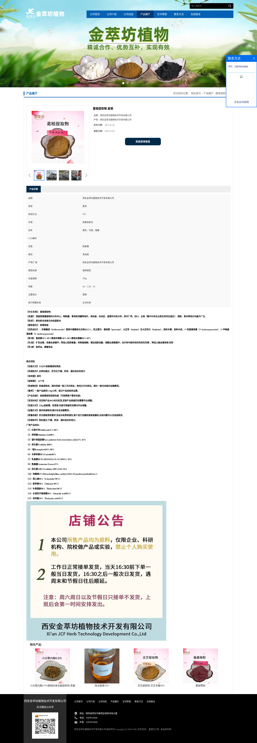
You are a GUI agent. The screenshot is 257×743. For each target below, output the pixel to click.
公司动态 (128, 14)
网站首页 (196, 93)
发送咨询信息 (142, 141)
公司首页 (95, 14)
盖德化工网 (154, 729)
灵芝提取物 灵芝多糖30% (151, 685)
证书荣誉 (162, 14)
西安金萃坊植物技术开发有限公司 (90, 729)
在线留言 (196, 14)
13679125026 (91, 718)
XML (134, 729)
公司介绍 (112, 14)
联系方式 (179, 14)
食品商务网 (166, 729)
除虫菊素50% (102, 685)
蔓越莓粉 (200, 685)
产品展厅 (145, 14)
